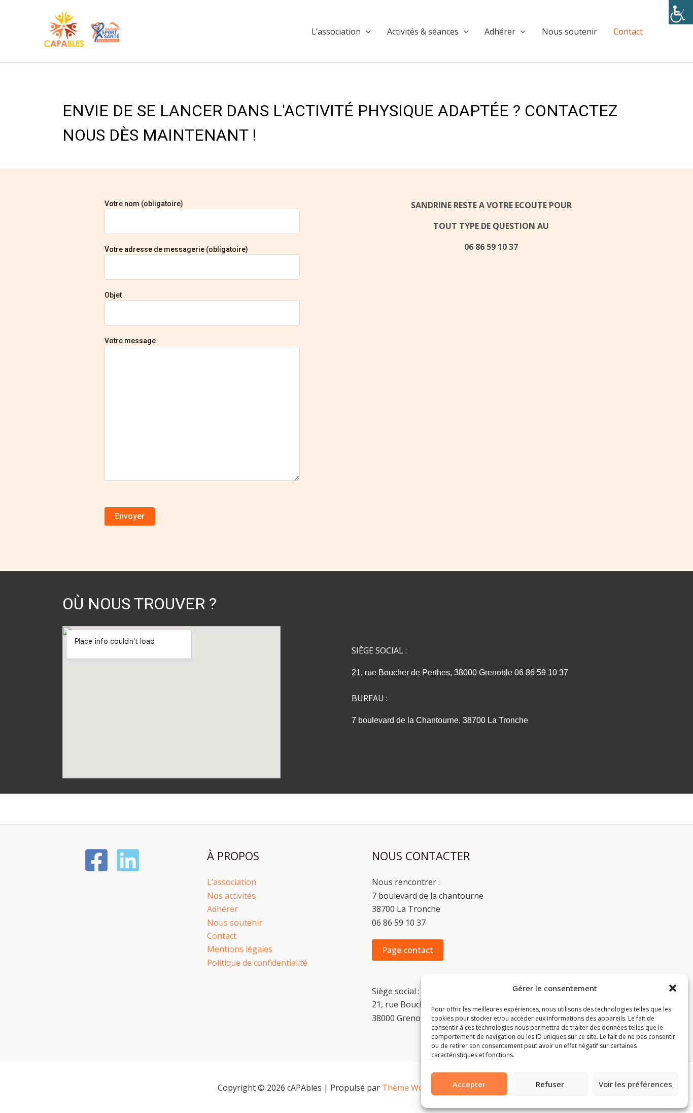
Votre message (130, 341)
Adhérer (499, 31)
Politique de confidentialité (257, 962)
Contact (628, 31)
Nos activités (231, 895)
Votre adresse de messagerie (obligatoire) (176, 249)
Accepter (469, 1084)
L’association (336, 31)
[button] (673, 988)
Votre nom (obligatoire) (144, 204)
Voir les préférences (635, 1084)
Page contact (407, 950)
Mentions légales (239, 949)
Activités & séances (423, 31)
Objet (113, 295)
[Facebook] (96, 860)
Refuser (550, 1084)
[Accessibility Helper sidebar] (681, 12)
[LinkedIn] (128, 860)
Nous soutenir (569, 31)
